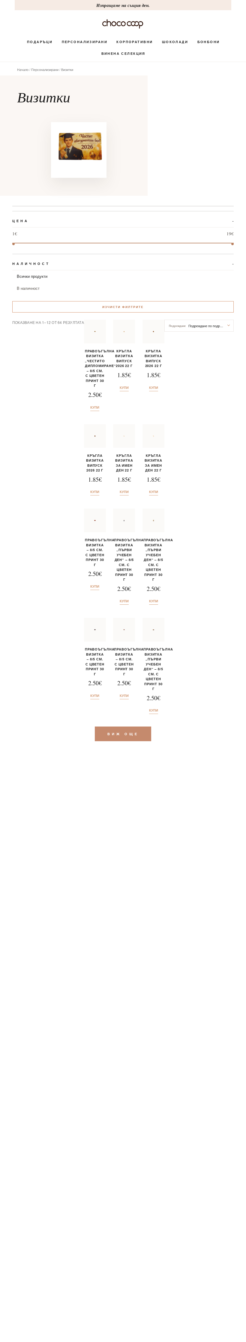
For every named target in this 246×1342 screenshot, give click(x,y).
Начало (22, 69)
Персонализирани (84, 41)
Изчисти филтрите (123, 307)
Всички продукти (32, 276)
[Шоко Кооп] (123, 24)
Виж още (123, 734)
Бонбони (208, 41)
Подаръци (39, 41)
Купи (94, 407)
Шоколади (175, 41)
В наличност (28, 288)
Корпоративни (134, 41)
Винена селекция (123, 53)
